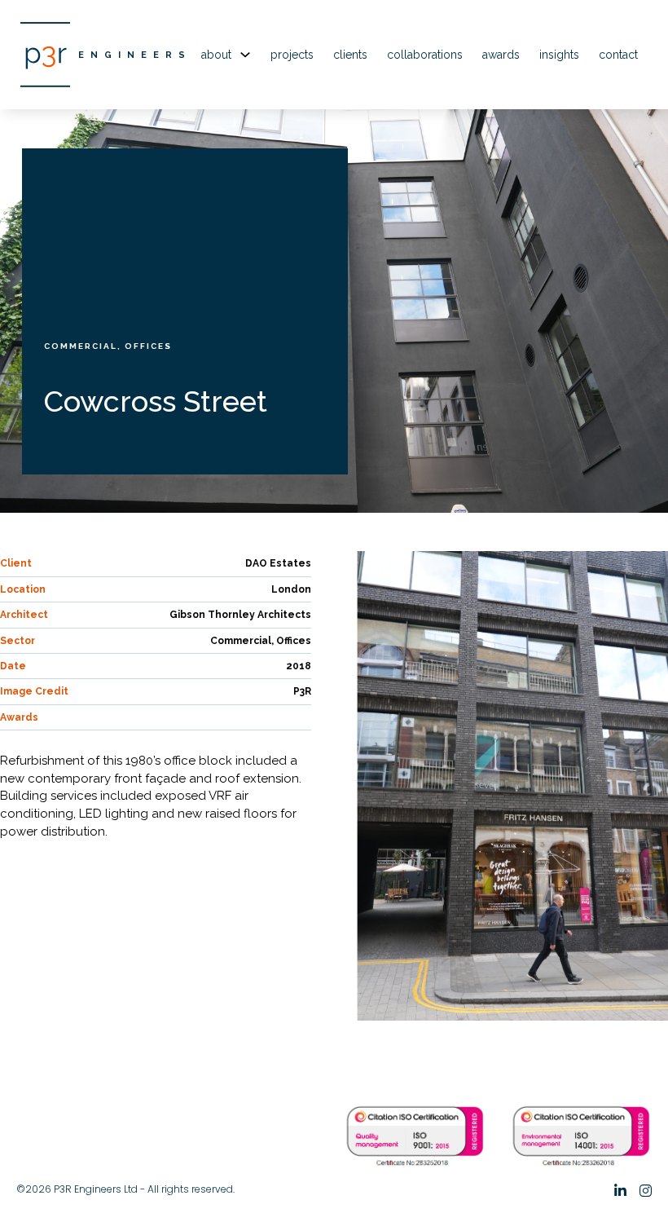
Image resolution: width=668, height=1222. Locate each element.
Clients (350, 54)
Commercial (80, 346)
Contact (618, 54)
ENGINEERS (134, 55)
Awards (501, 54)
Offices (148, 346)
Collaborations (425, 54)
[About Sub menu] (245, 54)
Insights (559, 54)
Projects (292, 54)
